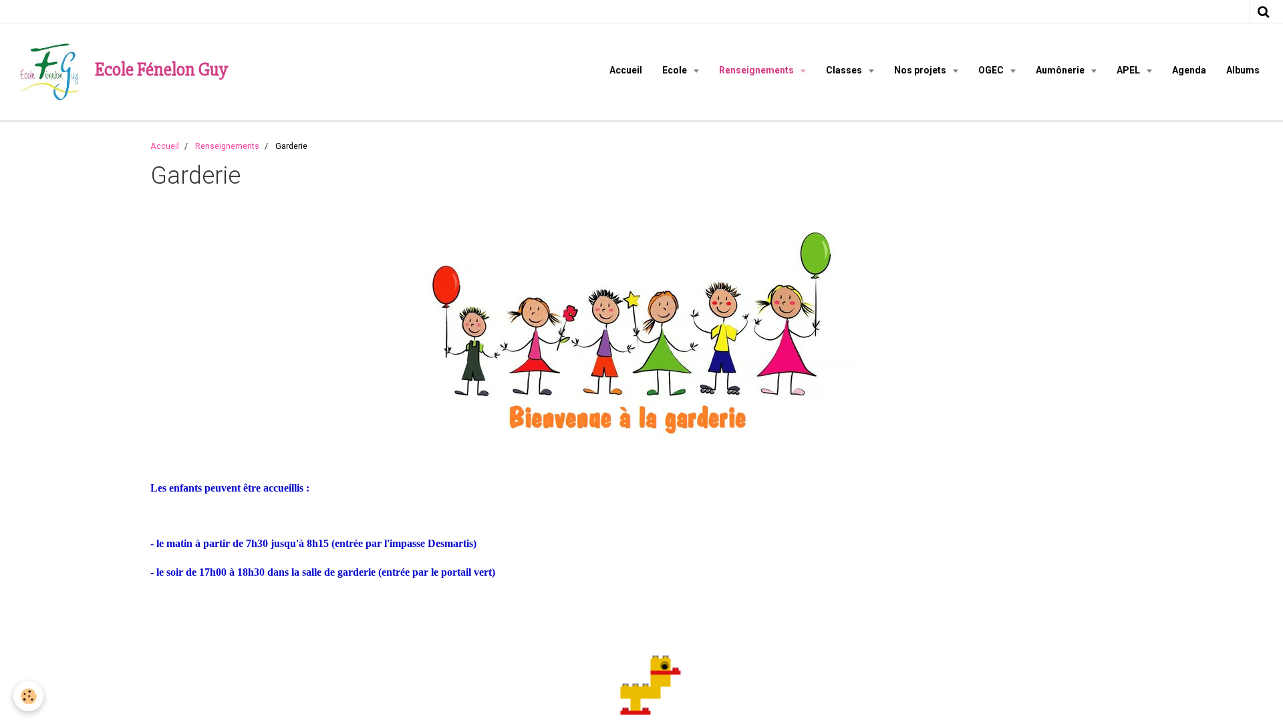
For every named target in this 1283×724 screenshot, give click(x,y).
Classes (845, 70)
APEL (1129, 70)
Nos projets (921, 70)
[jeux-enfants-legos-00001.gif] (641, 670)
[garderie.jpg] (641, 336)
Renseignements (757, 70)
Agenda (1189, 70)
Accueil (625, 70)
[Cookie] (28, 696)
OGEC (992, 70)
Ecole (675, 70)
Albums (1243, 70)
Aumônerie (1061, 70)
